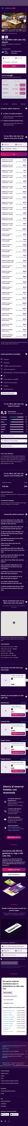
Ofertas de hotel (5, 1062)
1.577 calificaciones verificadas (16, 52)
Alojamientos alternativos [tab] (10, 996)
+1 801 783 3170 (6, 49)
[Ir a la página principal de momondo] (10, 8)
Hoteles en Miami (7, 1012)
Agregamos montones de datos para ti (13, 1054)
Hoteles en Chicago (8, 1023)
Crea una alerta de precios (14, 828)
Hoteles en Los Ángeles (9, 1017)
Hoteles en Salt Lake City (5, 1065)
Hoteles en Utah (19, 1064)
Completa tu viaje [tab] (8, 1003)
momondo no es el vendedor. (10, 1051)
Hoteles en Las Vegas (8, 1019)
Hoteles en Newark (7, 1025)
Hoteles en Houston (8, 1031)
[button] (2, 8)
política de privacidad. (15, 967)
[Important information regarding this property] (26, 475)
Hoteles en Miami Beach (9, 1021)
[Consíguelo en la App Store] (14, 1114)
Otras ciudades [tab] (7, 992)
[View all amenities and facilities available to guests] (26, 354)
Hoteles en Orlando (8, 1015)
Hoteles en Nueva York (8, 1010)
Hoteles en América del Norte (17, 1062)
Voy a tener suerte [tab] (8, 999)
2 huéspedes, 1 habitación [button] (10, 62)
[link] (18, 714)
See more (23, 702)
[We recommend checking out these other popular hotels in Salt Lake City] (26, 669)
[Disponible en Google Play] (5, 1114)
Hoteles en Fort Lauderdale (7, 1028)
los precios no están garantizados (14, 1046)
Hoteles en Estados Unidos (8, 1064)
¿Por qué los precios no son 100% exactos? (11, 1057)
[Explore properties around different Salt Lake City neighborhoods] (26, 697)
